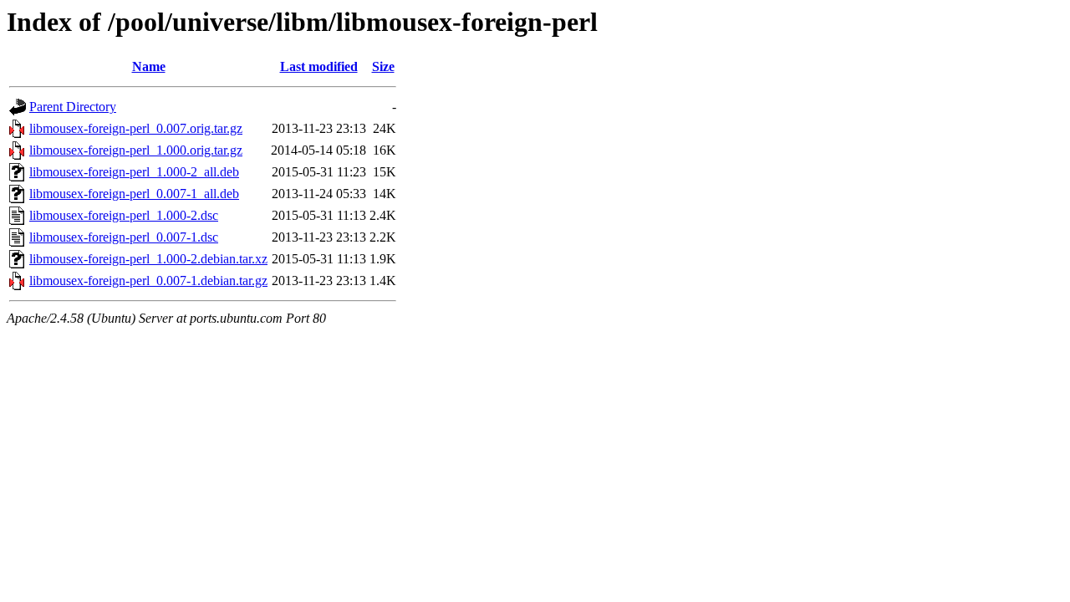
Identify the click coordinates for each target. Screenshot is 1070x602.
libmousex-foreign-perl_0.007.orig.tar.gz (135, 128)
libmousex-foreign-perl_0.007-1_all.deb (134, 193)
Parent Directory (72, 106)
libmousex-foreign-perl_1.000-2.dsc (123, 215)
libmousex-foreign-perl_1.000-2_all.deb (134, 172)
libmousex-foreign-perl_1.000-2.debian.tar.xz (148, 259)
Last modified (319, 66)
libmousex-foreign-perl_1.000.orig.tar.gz (135, 150)
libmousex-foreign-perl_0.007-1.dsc (123, 237)
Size (383, 66)
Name (149, 66)
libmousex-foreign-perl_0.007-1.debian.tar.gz (148, 280)
